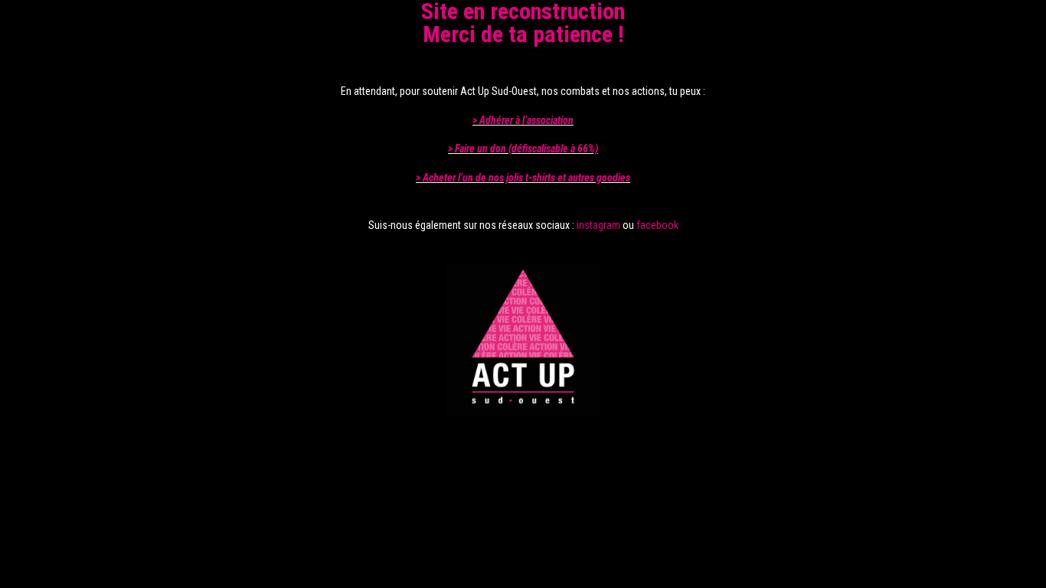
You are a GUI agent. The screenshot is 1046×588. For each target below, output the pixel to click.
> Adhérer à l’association (523, 120)
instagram (598, 225)
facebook (657, 225)
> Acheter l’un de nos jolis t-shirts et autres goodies (523, 178)
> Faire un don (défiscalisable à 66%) (523, 148)
